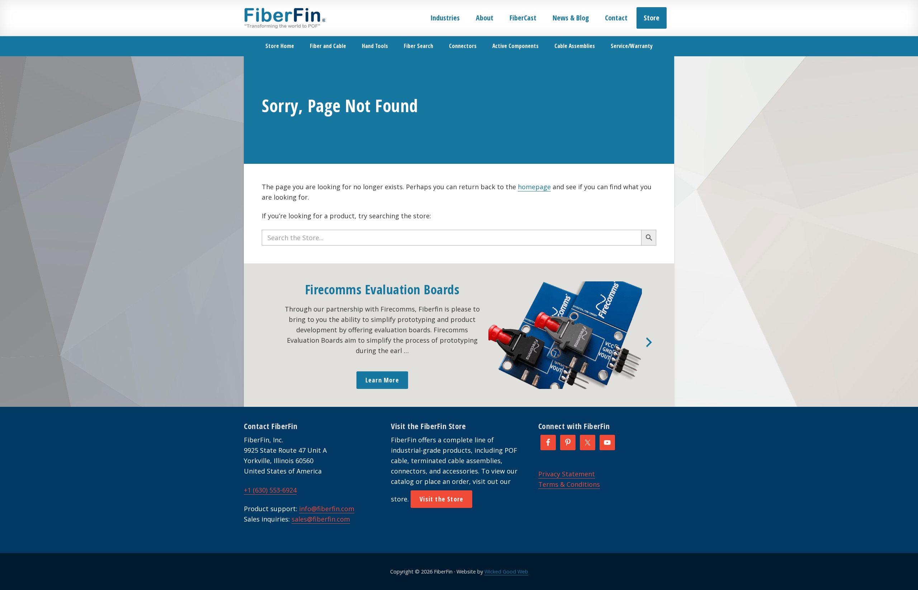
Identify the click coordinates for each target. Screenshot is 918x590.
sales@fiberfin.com (321, 519)
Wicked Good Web (506, 571)
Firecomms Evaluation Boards (382, 289)
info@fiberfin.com (326, 508)
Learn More (382, 380)
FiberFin (284, 18)
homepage (534, 186)
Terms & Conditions (569, 484)
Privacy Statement (566, 474)
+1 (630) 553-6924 (270, 490)
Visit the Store (441, 499)
